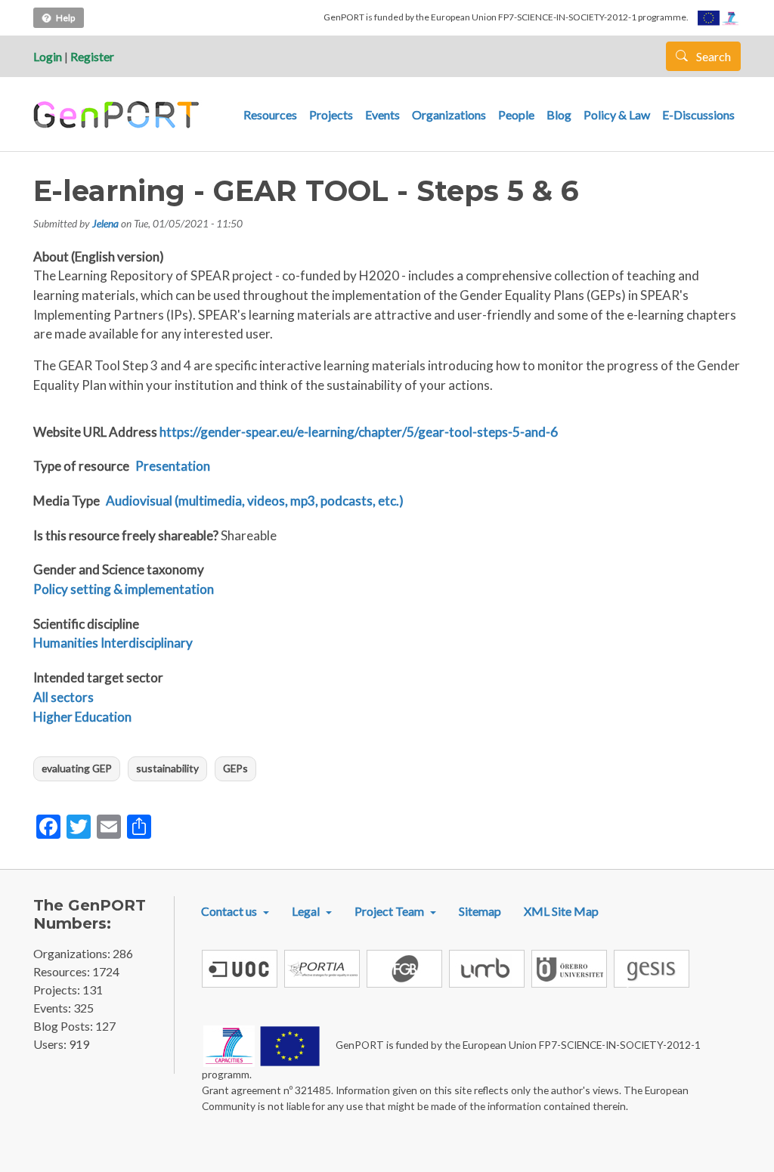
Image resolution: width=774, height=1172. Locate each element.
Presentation (172, 466)
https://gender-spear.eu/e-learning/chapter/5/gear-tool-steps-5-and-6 (358, 432)
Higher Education (82, 717)
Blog (558, 114)
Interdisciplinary (147, 643)
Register (92, 56)
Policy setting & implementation (123, 589)
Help (65, 17)
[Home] (118, 115)
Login (47, 56)
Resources (270, 114)
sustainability (167, 768)
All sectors (63, 697)
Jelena (105, 223)
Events (382, 114)
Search (712, 56)
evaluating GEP (77, 768)
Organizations (449, 114)
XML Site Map (561, 911)
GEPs (235, 768)
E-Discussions (698, 114)
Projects (331, 114)
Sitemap (480, 911)
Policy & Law (617, 114)
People (516, 114)
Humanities (65, 643)
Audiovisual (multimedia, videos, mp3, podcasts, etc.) (255, 501)
